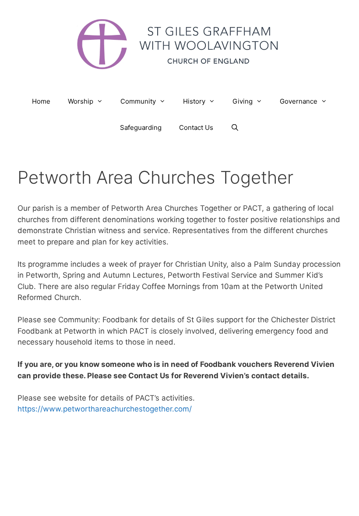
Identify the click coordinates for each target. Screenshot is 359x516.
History (194, 101)
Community (138, 101)
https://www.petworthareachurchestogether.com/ (105, 408)
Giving (242, 101)
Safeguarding (141, 127)
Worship (80, 101)
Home (41, 101)
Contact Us (196, 127)
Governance (298, 101)
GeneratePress (267, 454)
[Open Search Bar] (235, 128)
